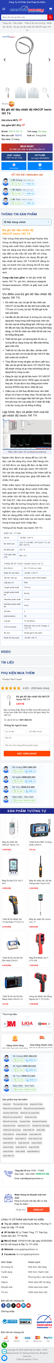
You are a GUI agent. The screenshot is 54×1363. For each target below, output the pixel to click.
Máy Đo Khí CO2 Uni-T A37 (12, 882)
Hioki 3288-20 (8, 1134)
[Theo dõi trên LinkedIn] (23, 1305)
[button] (3, 9)
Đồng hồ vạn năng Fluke (29, 1113)
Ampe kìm (7, 1104)
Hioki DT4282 (34, 1147)
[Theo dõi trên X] (13, 1305)
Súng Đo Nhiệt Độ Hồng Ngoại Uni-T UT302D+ (40, 997)
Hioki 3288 (41, 1130)
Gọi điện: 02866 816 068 (25, 801)
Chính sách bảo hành (38, 1287)
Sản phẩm (17, 23)
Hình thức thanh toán (38, 1272)
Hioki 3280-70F (35, 1134)
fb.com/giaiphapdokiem (27, 1254)
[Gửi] (50, 17)
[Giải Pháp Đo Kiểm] (27, 9)
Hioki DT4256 (8, 1147)
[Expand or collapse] (48, 222)
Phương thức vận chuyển (40, 1277)
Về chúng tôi (7, 1267)
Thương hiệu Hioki (20, 1104)
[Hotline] (4, 1345)
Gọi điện (19, 771)
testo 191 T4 (21, 233)
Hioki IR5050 (8, 1139)
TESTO (18, 135)
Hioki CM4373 (20, 1139)
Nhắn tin (30, 184)
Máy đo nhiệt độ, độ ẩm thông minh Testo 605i (40, 882)
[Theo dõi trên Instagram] (8, 1305)
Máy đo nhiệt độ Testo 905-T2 (40, 920)
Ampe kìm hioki (31, 1117)
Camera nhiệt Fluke (10, 1113)
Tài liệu (4, 1277)
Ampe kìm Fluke (36, 1104)
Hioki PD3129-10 (9, 1143)
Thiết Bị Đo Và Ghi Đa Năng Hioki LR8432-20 (12, 997)
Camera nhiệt (25, 1121)
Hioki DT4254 (8, 1151)
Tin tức (4, 1292)
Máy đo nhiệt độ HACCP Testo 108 (10, 843)
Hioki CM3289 (21, 1134)
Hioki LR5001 (36, 1143)
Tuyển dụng (6, 1272)
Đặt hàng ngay (27, 753)
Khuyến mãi (6, 1287)
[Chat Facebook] (4, 1358)
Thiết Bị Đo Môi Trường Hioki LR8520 (40, 843)
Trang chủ (6, 23)
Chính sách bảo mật (37, 1292)
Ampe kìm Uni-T (24, 1126)
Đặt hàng (14, 156)
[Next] (49, 60)
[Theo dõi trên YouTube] (28, 1305)
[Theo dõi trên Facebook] (3, 1305)
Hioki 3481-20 (8, 1156)
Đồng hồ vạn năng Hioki (12, 1108)
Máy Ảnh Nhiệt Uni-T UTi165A (38, 959)
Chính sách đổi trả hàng (39, 1282)
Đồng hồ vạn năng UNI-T (13, 1117)
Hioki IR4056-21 (33, 1151)
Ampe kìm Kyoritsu (39, 1121)
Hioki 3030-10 (21, 1147)
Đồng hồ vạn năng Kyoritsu (34, 1108)
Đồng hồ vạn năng (10, 1121)
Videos (4, 1282)
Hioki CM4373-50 (35, 1139)
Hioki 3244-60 (23, 1143)
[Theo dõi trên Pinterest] (18, 1305)
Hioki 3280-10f (28, 1130)
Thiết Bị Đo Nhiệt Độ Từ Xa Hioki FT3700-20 (13, 920)
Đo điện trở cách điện (41, 1126)
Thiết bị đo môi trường (34, 23)
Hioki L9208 (20, 1151)
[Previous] (4, 60)
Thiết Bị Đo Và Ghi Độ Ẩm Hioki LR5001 (12, 959)
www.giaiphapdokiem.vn (26, 1249)
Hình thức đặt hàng (37, 1267)
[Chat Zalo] (4, 1351)
